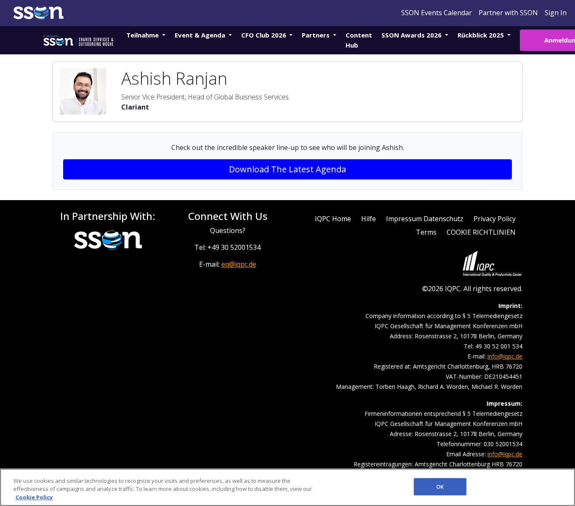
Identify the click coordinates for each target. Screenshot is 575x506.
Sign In (556, 12)
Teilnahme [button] (143, 35)
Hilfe (368, 218)
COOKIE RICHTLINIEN (481, 232)
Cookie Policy (34, 497)
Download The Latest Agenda (287, 169)
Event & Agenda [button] (201, 35)
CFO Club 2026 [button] (264, 35)
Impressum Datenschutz (424, 218)
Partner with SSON (508, 12)
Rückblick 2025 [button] (482, 35)
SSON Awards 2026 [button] (412, 35)
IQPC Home (333, 218)
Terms (426, 232)
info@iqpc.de (504, 356)
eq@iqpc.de (238, 264)
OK (440, 486)
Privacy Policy (495, 218)
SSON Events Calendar (436, 12)
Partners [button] (316, 35)
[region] (287, 487)
